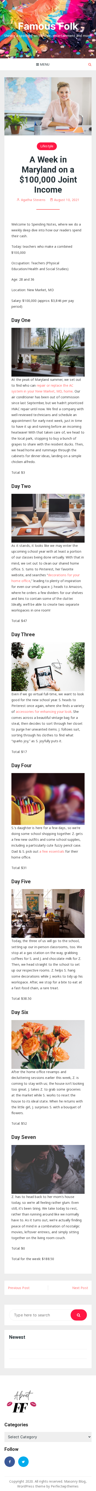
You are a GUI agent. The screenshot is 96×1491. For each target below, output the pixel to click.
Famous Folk (48, 26)
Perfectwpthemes (65, 1486)
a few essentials (51, 851)
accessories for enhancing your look (44, 711)
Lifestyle (46, 146)
